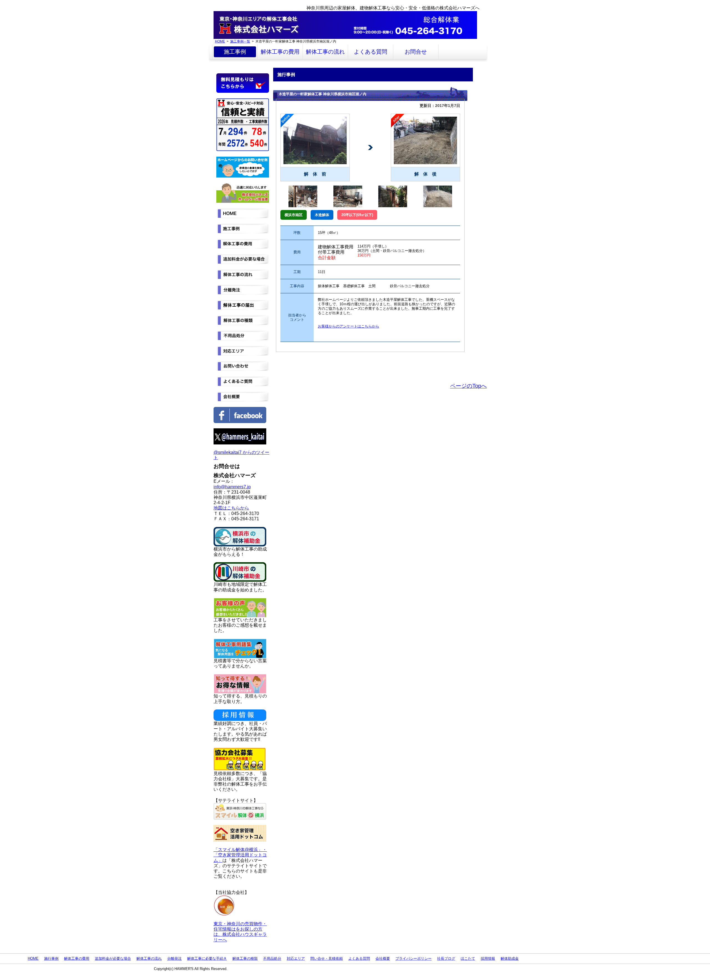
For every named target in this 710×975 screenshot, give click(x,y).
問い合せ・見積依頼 (326, 958)
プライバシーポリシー (413, 958)
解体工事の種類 (245, 958)
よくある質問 (370, 52)
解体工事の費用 (280, 52)
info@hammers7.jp (232, 486)
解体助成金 (510, 958)
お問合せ (416, 52)
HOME (220, 41)
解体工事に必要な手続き (207, 958)
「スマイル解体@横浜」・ (240, 849)
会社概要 (383, 958)
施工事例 (235, 52)
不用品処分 (272, 958)
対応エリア (296, 958)
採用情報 (488, 958)
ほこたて (468, 958)
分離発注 (174, 958)
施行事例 (51, 958)
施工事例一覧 (240, 41)
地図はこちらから (231, 508)
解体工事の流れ (325, 52)
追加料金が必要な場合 (113, 958)
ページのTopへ (468, 386)
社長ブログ (446, 958)
